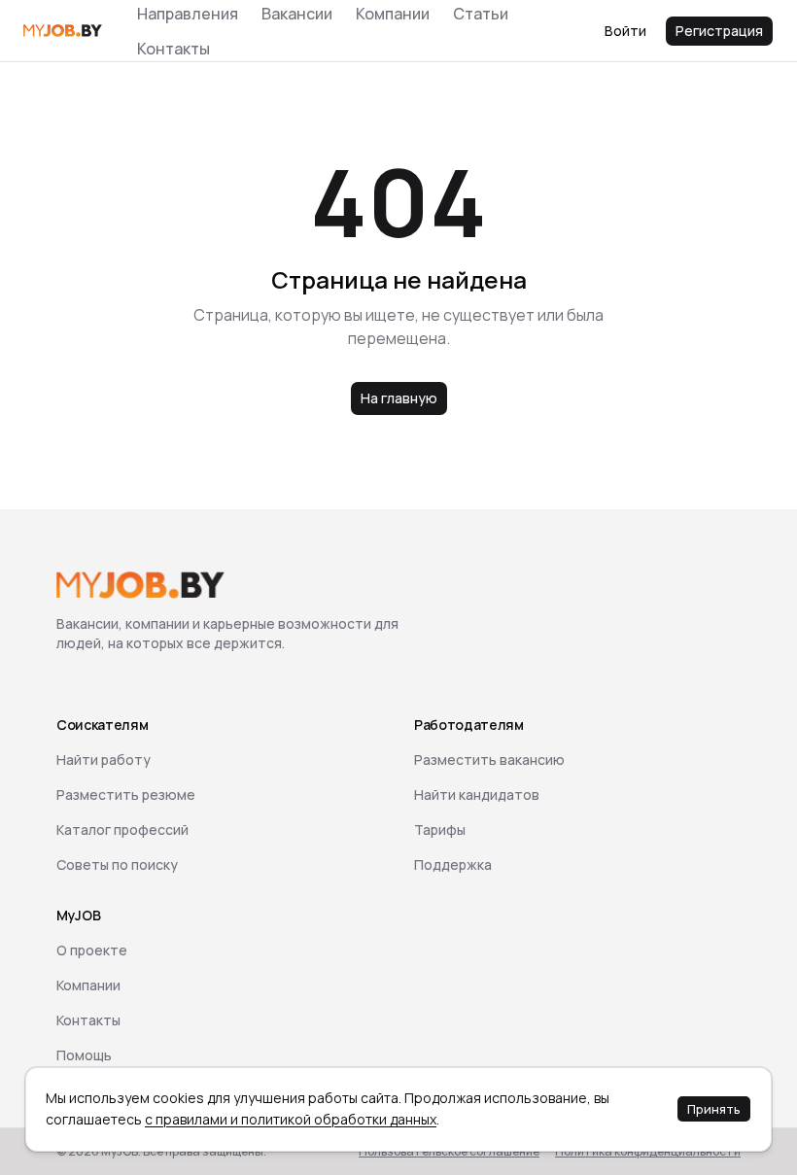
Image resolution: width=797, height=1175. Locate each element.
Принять (714, 1109)
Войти (625, 30)
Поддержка (453, 864)
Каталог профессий (122, 829)
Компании (88, 985)
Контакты (173, 48)
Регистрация (719, 30)
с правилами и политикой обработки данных (290, 1119)
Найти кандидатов (476, 794)
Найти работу (103, 759)
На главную (399, 398)
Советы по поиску (117, 864)
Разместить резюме (125, 794)
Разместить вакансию (489, 759)
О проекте (91, 950)
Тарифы (440, 829)
